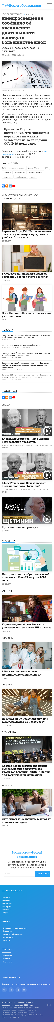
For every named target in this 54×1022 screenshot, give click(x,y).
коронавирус (20, 172)
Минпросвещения (35, 172)
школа (33, 176)
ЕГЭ (46, 167)
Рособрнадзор (20, 176)
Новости (6, 897)
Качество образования (21, 347)
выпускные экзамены (16, 167)
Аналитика (7, 903)
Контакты (7, 958)
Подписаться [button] (43, 874)
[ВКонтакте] (3, 185)
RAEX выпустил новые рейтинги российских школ (21, 345)
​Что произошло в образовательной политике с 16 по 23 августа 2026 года (26, 577)
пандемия (7, 176)
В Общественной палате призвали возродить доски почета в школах (25, 275)
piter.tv (14, 162)
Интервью (7, 906)
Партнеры (7, 961)
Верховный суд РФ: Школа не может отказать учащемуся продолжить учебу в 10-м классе (26, 234)
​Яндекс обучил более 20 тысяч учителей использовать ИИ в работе (26, 626)
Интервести (8, 937)
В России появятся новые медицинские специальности (22, 673)
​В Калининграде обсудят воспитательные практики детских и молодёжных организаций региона (26, 354)
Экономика (7, 930)
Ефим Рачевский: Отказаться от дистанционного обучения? (24, 484)
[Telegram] (10, 185)
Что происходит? (12, 14)
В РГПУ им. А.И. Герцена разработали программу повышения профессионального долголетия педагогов (26, 336)
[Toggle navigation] (49, 5)
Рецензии (7, 909)
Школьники (17, 369)
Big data (6, 940)
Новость (29, 14)
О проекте (7, 955)
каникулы (7, 172)
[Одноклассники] (6, 185)
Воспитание (17, 357)
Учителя (15, 339)
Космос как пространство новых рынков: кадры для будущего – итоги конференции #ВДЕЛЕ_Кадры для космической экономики (26, 770)
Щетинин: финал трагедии (20, 527)
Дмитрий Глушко (34, 167)
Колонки (6, 900)
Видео (5, 912)
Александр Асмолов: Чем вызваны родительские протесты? (25, 440)
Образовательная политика (14, 927)
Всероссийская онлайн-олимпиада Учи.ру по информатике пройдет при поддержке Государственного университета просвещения (25, 364)
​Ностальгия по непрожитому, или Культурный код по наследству (25, 720)
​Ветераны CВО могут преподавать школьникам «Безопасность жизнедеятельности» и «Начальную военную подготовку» (26, 375)
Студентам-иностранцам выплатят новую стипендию (26, 820)
